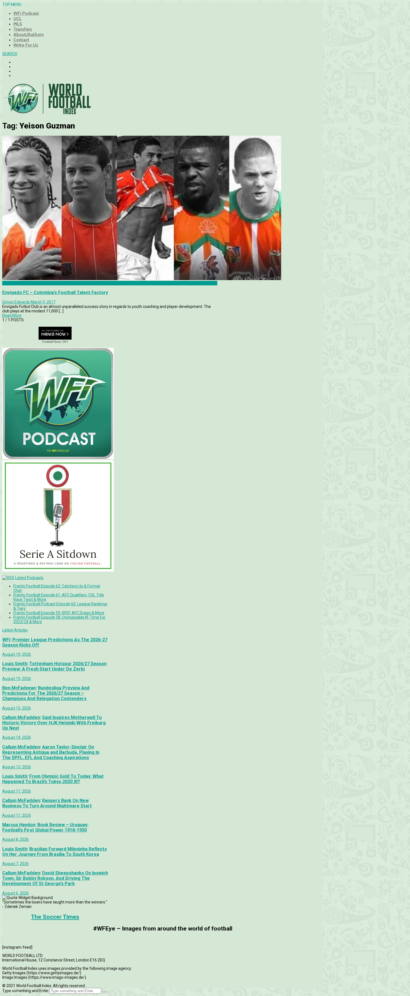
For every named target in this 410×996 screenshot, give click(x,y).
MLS (17, 23)
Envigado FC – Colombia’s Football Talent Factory (55, 292)
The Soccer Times (55, 917)
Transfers (22, 29)
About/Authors (28, 34)
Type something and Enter (25, 990)
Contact (21, 39)
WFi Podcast (26, 13)
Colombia (10, 283)
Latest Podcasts (29, 577)
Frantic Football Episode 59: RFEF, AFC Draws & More (58, 613)
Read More (11, 315)
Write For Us (25, 45)
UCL (17, 18)
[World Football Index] (46, 112)
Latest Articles (15, 630)
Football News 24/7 (55, 341)
